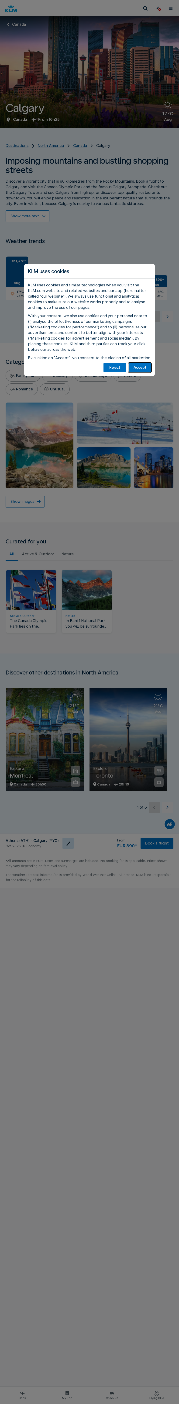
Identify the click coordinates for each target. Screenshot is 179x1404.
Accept (140, 367)
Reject (114, 367)
